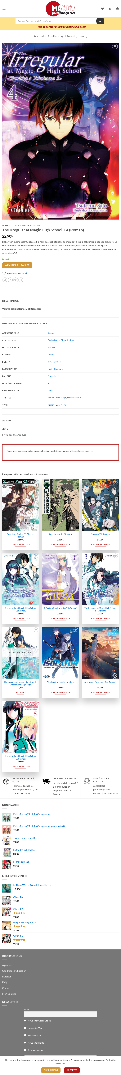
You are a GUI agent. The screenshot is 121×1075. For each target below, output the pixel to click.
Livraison (7, 976)
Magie (63, 397)
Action (51, 397)
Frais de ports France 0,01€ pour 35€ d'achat (61, 26)
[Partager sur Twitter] (15, 279)
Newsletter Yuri (34, 1035)
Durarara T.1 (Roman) (100, 534)
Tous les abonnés (35, 1050)
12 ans (51, 333)
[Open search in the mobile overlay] (59, 21)
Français (51, 376)
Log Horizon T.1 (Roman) (60, 534)
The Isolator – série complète (60, 682)
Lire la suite (21, 693)
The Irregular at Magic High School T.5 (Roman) (20, 757)
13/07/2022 (53, 347)
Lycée (57, 397)
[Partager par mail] (20, 279)
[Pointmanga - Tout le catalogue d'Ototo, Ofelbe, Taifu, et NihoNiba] (60, 8)
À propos (7, 965)
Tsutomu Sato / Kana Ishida (26, 225)
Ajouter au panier (17, 265)
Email (26, 1009)
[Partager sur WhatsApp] (5, 279)
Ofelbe (51, 354)
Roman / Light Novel (57, 404)
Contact (6, 988)
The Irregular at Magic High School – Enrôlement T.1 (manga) (20, 683)
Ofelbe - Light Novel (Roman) (67, 36)
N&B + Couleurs (55, 369)
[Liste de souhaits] (102, 8)
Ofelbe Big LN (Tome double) (61, 340)
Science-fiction (74, 397)
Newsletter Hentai (36, 1042)
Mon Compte (9, 993)
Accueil (39, 36)
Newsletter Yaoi (34, 1028)
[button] (4, 8)
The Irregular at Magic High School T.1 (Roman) (20, 609)
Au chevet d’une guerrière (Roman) (100, 682)
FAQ (4, 982)
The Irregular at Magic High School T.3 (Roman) (100, 609)
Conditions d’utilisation (14, 970)
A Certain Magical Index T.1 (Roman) (60, 608)
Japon (50, 390)
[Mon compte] (109, 8)
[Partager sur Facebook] (10, 279)
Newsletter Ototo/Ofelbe (39, 1020)
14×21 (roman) (54, 361)
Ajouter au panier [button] (20, 545)
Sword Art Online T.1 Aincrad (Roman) (20, 535)
